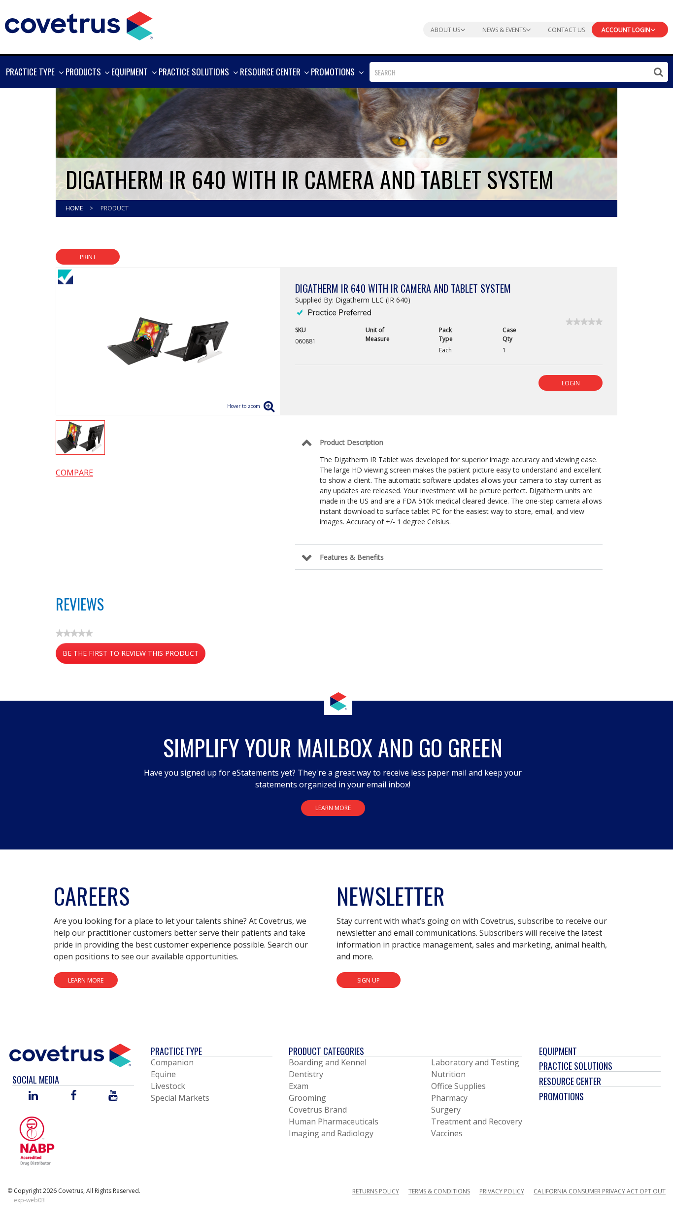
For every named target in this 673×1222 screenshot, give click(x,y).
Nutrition (448, 1074)
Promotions (561, 1096)
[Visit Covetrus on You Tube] (113, 1096)
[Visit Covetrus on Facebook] (73, 1096)
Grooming (307, 1097)
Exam (298, 1086)
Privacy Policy (501, 1191)
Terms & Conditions (439, 1191)
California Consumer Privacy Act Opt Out (600, 1191)
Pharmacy (449, 1097)
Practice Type (176, 1051)
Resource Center (570, 1081)
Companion (172, 1062)
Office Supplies (458, 1086)
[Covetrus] (79, 25)
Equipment (558, 1051)
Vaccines (447, 1133)
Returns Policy (375, 1191)
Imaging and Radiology (331, 1133)
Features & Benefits (352, 557)
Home (75, 208)
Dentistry (306, 1074)
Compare (74, 472)
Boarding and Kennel (328, 1062)
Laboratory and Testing (475, 1062)
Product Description (351, 442)
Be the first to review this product (134, 656)
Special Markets (180, 1097)
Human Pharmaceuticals (333, 1121)
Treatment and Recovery (476, 1121)
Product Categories (326, 1051)
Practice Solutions (575, 1065)
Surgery (446, 1109)
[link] (584, 322)
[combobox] (519, 72)
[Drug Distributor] (37, 1140)
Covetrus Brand (318, 1109)
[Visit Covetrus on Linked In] (33, 1096)
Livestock (168, 1086)
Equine (163, 1074)
